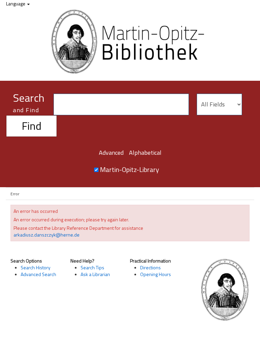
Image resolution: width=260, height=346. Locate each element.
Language (16, 3)
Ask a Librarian (95, 274)
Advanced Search (38, 274)
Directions (150, 267)
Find (31, 126)
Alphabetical (145, 152)
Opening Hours (155, 274)
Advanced (111, 152)
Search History (35, 267)
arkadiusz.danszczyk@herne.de (47, 234)
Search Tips (92, 267)
